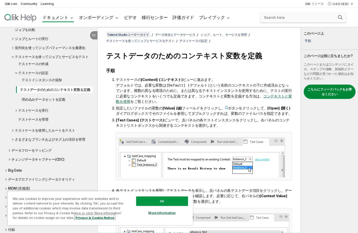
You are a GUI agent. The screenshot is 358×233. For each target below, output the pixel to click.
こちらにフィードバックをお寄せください (330, 91)
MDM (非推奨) (19, 188)
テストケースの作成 (33, 64)
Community (29, 4)
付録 (11, 229)
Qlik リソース (314, 4)
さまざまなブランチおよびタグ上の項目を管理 (50, 139)
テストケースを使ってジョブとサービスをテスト (52, 57)
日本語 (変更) (340, 4)
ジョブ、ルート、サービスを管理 (223, 35)
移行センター (155, 17)
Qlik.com (11, 4)
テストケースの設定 (33, 73)
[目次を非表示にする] (93, 35)
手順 (308, 41)
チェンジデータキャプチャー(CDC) (38, 159)
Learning (47, 4)
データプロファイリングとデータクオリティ (41, 179)
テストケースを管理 (33, 119)
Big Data (15, 170)
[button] (340, 17)
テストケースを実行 (33, 110)
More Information (162, 213)
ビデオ (130, 17)
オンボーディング (96, 17)
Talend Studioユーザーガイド (128, 35)
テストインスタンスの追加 (42, 80)
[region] (100, 208)
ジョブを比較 (25, 30)
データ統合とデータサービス (175, 35)
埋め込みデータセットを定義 (43, 99)
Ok (162, 201)
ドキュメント (55, 17)
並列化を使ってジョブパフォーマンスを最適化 (50, 48)
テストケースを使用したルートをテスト (45, 130)
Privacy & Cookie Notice (94, 218)
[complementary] (329, 130)
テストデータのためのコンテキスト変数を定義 (55, 89)
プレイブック (212, 17)
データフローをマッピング (31, 150)
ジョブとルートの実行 (31, 39)
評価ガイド (183, 17)
